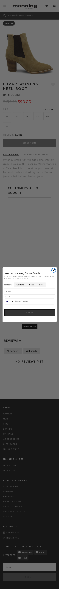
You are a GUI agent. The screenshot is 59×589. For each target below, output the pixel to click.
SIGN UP (29, 313)
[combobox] (9, 301)
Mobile (8, 297)
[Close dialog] (53, 270)
